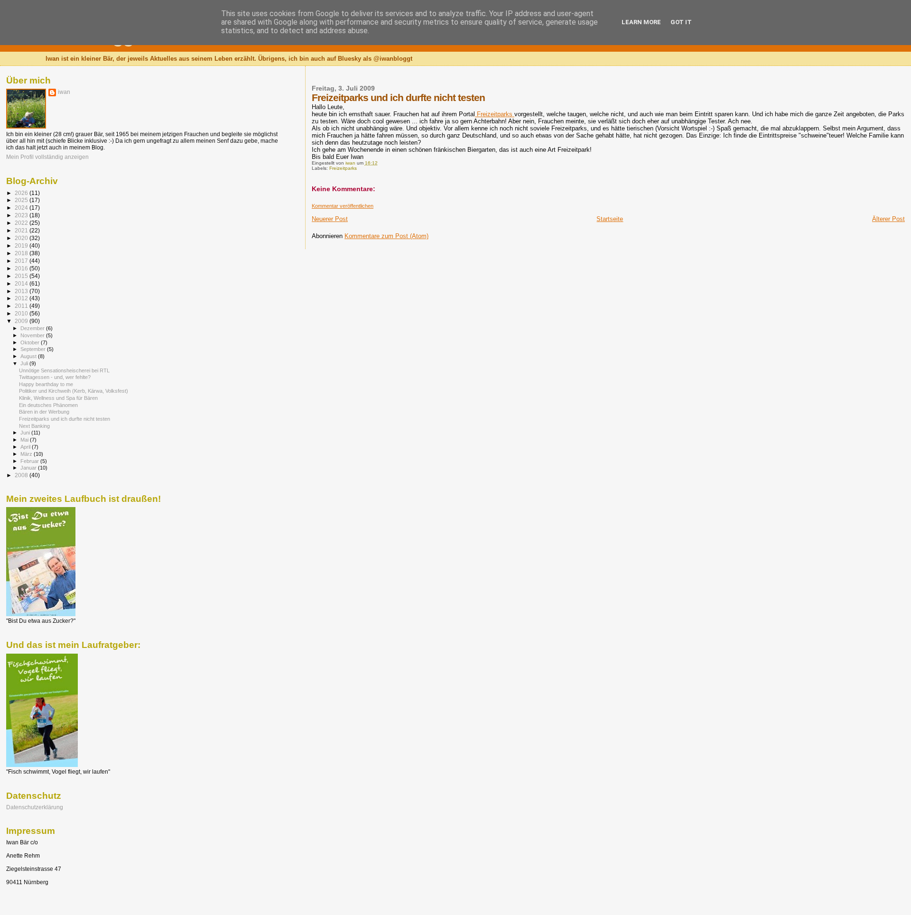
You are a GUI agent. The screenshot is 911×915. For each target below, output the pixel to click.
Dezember (33, 328)
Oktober (30, 342)
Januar (29, 468)
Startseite (609, 218)
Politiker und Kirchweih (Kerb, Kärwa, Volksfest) (73, 391)
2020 (22, 238)
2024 (22, 207)
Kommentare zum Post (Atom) (386, 236)
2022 (22, 223)
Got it (681, 22)
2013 (22, 291)
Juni (25, 432)
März (27, 454)
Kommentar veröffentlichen (342, 206)
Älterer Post (888, 218)
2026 (22, 193)
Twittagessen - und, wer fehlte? (55, 377)
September (33, 349)
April (26, 447)
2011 (22, 306)
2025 (22, 200)
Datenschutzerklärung (34, 807)
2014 (22, 283)
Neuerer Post (330, 218)
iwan (64, 92)
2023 (22, 215)
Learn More (641, 22)
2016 (22, 268)
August (29, 356)
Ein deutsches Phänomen (48, 405)
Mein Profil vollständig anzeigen (47, 157)
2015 (22, 276)
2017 (22, 261)
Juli (24, 363)
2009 (22, 321)
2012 (22, 298)
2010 (22, 313)
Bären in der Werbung (44, 412)
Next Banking (34, 426)
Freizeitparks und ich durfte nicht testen (64, 419)
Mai (25, 440)
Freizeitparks (494, 114)
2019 (22, 245)
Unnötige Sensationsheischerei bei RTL (64, 370)
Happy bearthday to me (46, 384)
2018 (22, 253)
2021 (22, 230)
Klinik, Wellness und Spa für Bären (58, 398)
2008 (22, 475)
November (33, 335)
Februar (30, 461)
